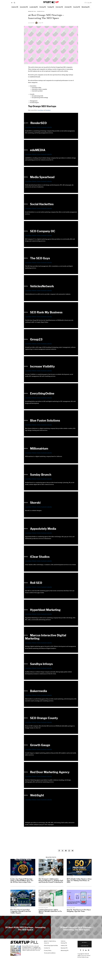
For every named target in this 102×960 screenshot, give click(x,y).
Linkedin (49, 127)
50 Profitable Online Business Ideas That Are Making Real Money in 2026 (79, 880)
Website (34, 127)
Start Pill (41, 22)
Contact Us (47, 948)
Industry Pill (32, 11)
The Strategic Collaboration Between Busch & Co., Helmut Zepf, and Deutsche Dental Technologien (51, 880)
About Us (46, 943)
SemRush (48, 110)
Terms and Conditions (49, 953)
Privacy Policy (47, 950)
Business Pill (64, 948)
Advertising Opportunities (51, 945)
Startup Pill (41, 11)
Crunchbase (40, 110)
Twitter (39, 127)
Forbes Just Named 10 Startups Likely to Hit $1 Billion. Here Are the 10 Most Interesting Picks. (21, 880)
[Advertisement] (51, 812)
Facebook (43, 127)
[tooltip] (85, 2)
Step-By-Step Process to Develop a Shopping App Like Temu (79, 910)
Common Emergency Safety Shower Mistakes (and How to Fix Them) (50, 911)
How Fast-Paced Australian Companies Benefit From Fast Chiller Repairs (20, 911)
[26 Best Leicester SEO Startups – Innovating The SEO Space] (76, 927)
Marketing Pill (64, 950)
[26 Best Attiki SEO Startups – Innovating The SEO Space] (25, 927)
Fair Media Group (83, 957)
